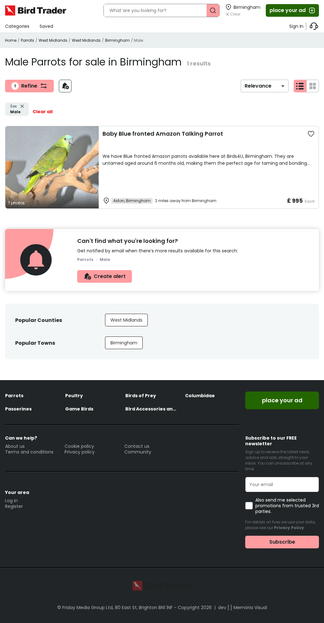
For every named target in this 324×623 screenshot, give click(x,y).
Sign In (296, 26)
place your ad (288, 10)
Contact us (136, 446)
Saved (46, 26)
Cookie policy (79, 446)
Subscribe (282, 542)
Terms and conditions (29, 452)
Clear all (43, 111)
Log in (11, 500)
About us (15, 446)
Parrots (27, 40)
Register (14, 506)
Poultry (74, 395)
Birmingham (117, 40)
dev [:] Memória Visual (242, 607)
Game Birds (79, 409)
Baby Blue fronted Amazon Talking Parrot (163, 134)
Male (15, 108)
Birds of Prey (140, 395)
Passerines (18, 409)
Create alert (110, 276)
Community (137, 452)
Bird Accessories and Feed (152, 409)
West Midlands (53, 40)
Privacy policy (80, 452)
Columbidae (200, 395)
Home (10, 40)
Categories (17, 26)
